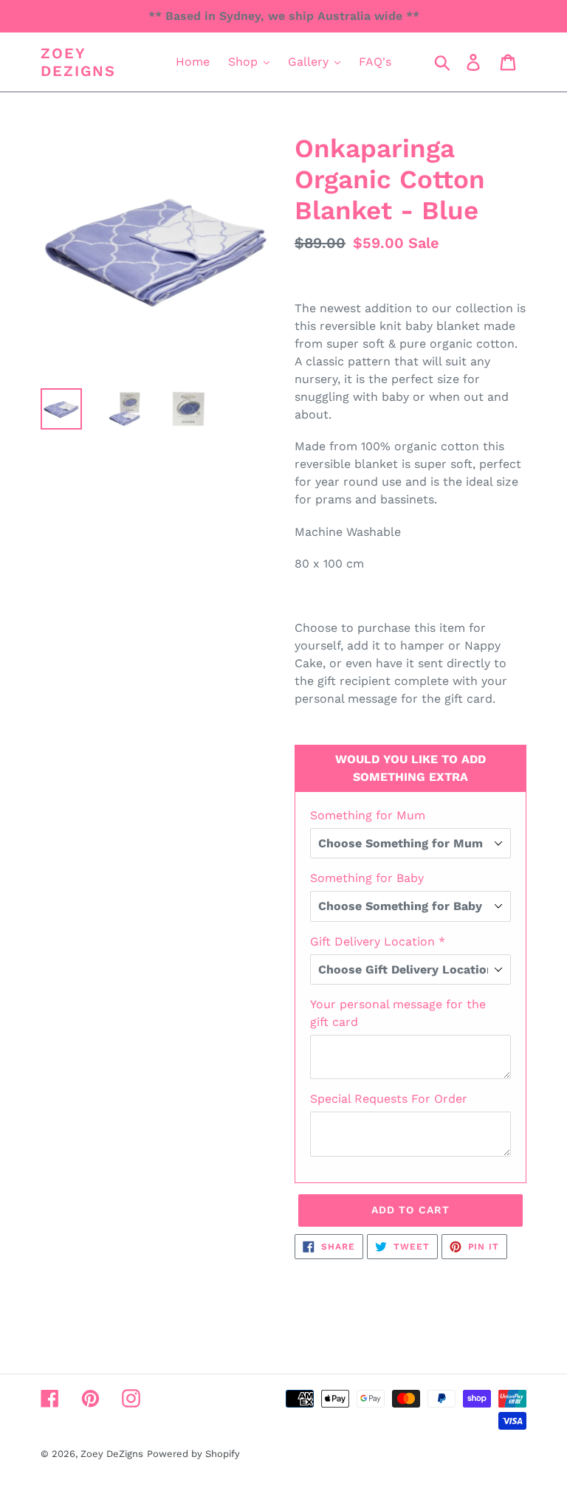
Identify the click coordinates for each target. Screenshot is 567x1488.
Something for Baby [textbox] (367, 878)
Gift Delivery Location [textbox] (377, 941)
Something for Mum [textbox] (367, 815)
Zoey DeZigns (78, 62)
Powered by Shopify (193, 1453)
